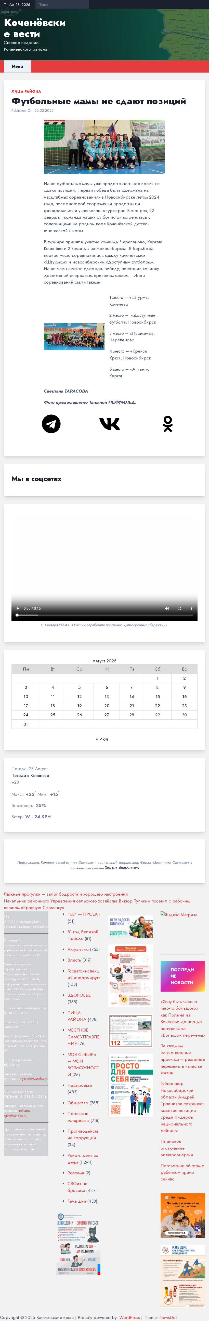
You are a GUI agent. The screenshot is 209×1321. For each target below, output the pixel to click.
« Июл (102, 739)
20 (106, 705)
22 (157, 705)
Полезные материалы (78, 1116)
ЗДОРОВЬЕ (79, 995)
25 (52, 715)
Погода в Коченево (30, 775)
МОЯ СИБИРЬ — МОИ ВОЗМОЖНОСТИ (83, 1064)
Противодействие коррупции (83, 1134)
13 (106, 696)
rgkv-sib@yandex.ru (34, 1078)
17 (26, 705)
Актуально (78, 949)
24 (25, 715)
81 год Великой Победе (83, 935)
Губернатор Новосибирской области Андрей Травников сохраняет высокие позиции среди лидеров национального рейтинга (182, 1107)
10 (25, 696)
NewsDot (168, 1317)
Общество (78, 1103)
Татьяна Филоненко (122, 868)
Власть (74, 960)
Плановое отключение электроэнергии (177, 1148)
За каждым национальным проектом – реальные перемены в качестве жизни (183, 1059)
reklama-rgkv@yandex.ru (17, 1113)
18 (52, 705)
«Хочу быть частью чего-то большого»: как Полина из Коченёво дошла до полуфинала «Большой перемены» (183, 1018)
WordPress (129, 1317)
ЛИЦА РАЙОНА (26, 91)
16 (184, 696)
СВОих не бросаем (77, 1186)
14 (131, 696)
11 (53, 696)
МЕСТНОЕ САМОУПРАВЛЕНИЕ (84, 1037)
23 (184, 705)
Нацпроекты (80, 1085)
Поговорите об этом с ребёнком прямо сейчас (182, 1172)
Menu (17, 66)
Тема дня (77, 1201)
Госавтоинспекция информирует (84, 974)
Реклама (76, 1173)
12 (79, 696)
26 (79, 715)
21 (131, 705)
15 (157, 696)
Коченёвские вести (35, 28)
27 (106, 715)
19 (79, 705)
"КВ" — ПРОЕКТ (84, 914)
